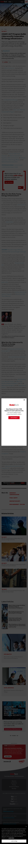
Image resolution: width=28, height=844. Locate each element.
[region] (14, 834)
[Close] (26, 826)
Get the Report (14, 417)
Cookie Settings (14, 841)
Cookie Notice (11, 838)
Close (24, 400)
